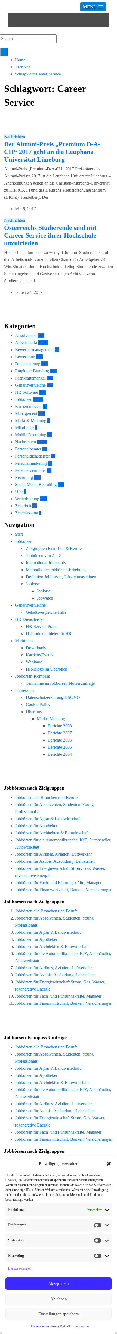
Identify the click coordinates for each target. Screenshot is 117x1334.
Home (20, 60)
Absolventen (26, 335)
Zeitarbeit (23, 505)
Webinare (34, 662)
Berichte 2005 (60, 747)
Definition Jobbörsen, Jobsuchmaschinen (61, 576)
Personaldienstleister (32, 456)
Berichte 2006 (60, 740)
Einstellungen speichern (58, 1314)
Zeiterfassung (26, 513)
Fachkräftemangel (30, 378)
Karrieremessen (28, 406)
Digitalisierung (27, 363)
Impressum (81, 1326)
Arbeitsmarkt (26, 342)
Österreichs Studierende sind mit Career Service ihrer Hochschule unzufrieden (50, 235)
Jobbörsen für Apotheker (36, 825)
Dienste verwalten (19, 1268)
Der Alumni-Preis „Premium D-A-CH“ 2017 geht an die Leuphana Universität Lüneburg (52, 152)
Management (26, 413)
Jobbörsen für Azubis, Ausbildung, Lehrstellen (55, 861)
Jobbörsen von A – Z (44, 555)
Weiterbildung (27, 498)
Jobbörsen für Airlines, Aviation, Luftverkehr (53, 854)
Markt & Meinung (30, 420)
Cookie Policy (38, 704)
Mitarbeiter (24, 427)
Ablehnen (58, 1299)
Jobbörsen (23, 399)
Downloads (36, 647)
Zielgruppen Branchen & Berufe (54, 548)
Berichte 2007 (60, 733)
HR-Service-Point (41, 626)
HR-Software (26, 392)
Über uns (34, 711)
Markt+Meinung (51, 718)
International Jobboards (46, 562)
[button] (109, 1163)
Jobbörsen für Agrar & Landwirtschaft (48, 818)
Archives (22, 67)
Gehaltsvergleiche (30, 385)
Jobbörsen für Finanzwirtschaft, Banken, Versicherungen (63, 889)
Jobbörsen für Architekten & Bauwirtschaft (52, 833)
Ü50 (19, 491)
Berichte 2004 (60, 754)
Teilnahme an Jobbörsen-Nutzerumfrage (60, 683)
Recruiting (24, 477)
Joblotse (33, 584)
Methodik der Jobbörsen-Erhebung (56, 569)
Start (19, 534)
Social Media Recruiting (36, 484)
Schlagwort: (38, 74)
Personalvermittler (30, 470)
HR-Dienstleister (29, 619)
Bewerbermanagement (34, 349)
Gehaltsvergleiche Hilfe (46, 612)
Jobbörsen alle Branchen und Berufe (46, 797)
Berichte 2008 (60, 726)
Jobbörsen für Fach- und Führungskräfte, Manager (58, 882)
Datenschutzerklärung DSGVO (51, 1326)
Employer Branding (32, 371)
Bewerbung (25, 356)
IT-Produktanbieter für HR (49, 633)
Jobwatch (45, 598)
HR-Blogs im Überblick (46, 669)
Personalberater (28, 449)
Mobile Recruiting (30, 434)
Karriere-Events (39, 655)
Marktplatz (24, 640)
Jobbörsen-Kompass (32, 676)
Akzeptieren (58, 1284)
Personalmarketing (31, 463)
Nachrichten (14, 136)
